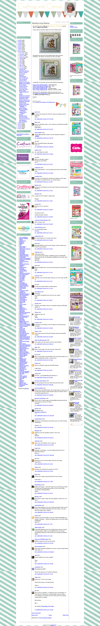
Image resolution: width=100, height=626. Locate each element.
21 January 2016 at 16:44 (44, 262)
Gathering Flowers (76, 327)
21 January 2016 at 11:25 (44, 181)
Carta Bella (22, 251)
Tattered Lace (23, 369)
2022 (20, 43)
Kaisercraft (22, 302)
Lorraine (37, 322)
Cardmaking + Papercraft (22, 247)
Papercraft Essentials (22, 329)
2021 (20, 44)
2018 (20, 48)
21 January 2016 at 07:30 (44, 119)
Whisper (37, 496)
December (22, 52)
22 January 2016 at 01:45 (44, 427)
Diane (36, 363)
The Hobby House (51, 102)
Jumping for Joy (23, 86)
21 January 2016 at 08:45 (44, 146)
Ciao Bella (22, 253)
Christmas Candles (24, 97)
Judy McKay (38, 505)
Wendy (36, 185)
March (21, 65)
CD (20, 245)
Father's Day (22, 287)
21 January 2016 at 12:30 (44, 209)
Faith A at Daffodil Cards (41, 539)
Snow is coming (23, 72)
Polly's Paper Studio (24, 336)
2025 (20, 40)
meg (36, 243)
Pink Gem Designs (24, 333)
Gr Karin (37, 230)
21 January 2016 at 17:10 (44, 272)
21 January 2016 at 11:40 (44, 190)
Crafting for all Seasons (55, 26)
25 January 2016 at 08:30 (44, 551)
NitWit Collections (24, 321)
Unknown (37, 252)
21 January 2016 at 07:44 (44, 138)
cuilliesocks (38, 236)
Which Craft (22, 382)
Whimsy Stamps (23, 384)
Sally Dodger (38, 527)
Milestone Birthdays (24, 312)
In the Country (23, 87)
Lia (35, 157)
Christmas (22, 252)
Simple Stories (23, 354)
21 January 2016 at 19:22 (44, 328)
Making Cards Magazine (23, 309)
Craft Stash (22, 257)
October (21, 55)
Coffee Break (22, 102)
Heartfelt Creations (24, 294)
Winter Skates (22, 84)
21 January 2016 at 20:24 (44, 344)
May (20, 62)
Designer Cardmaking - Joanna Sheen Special (23, 270)
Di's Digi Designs (23, 274)
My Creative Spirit (24, 315)
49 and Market (23, 237)
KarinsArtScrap (39, 227)
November (22, 54)
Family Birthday (23, 284)
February (21, 66)
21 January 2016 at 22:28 (44, 384)
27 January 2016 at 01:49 (44, 587)
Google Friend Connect (23, 112)
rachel (36, 373)
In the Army (22, 73)
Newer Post (35, 615)
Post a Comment (36, 612)
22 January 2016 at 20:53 (44, 502)
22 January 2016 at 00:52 (44, 415)
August (21, 58)
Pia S (36, 354)
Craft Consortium (24, 255)
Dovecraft (22, 280)
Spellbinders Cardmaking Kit (23, 361)
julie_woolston (38, 546)
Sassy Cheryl (22, 347)
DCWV (21, 266)
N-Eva (36, 515)
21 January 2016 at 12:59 (44, 216)
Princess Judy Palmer (40, 380)
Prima (20, 340)
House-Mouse (23, 297)
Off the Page (22, 322)
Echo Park (22, 282)
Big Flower (76, 349)
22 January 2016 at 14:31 (44, 493)
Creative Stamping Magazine (24, 264)
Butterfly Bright (23, 116)
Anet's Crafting (39, 388)
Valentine (21, 380)
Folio (20, 289)
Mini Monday (23, 313)
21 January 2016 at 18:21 (43, 300)
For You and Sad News (78, 381)
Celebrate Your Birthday (23, 106)
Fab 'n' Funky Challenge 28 (40, 89)
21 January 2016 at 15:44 (44, 248)
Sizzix (21, 357)
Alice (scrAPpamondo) (41, 340)
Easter (21, 281)
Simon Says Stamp (24, 352)
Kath (36, 112)
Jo (35, 141)
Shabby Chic (22, 349)
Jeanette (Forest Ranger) (41, 220)
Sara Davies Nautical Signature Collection (24, 345)
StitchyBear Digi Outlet (48, 606)
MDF (20, 305)
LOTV (20, 303)
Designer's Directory (24, 273)
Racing (21, 94)
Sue (36, 555)
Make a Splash (77, 338)
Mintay (21, 314)
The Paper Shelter (24, 372)
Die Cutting (22, 275)
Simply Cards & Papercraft (23, 356)
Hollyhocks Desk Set (24, 95)
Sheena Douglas (23, 351)
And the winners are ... (24, 100)
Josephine (37, 567)
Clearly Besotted (23, 254)
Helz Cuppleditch (23, 295)
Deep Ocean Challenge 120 (40, 84)
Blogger (27, 388)
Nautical (21, 318)
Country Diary (22, 80)
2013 (20, 125)
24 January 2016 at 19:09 (44, 543)
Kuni (36, 265)
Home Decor (22, 296)
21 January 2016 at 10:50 (44, 173)
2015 (20, 123)
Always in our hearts (24, 82)
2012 (20, 127)
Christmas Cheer (23, 89)
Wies (36, 347)
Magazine (22, 307)
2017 (20, 50)
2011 (19, 128)
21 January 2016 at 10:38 (44, 154)
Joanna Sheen (23, 299)
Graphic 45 (22, 292)
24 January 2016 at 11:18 (43, 524)
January (21, 68)
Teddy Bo (21, 370)
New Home (22, 320)
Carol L (37, 331)
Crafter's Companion (24, 258)
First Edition (22, 288)
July (20, 59)
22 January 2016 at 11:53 (44, 471)
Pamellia (37, 176)
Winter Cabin (22, 90)
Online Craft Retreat (24, 324)
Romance (21, 75)
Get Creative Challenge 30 (40, 88)
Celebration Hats (23, 98)
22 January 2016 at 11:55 (44, 481)
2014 (20, 124)
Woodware (22, 385)
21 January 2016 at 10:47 (44, 164)
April (20, 64)
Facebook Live (23, 283)
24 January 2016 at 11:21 (43, 535)
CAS (20, 244)
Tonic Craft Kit (23, 376)
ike (35, 590)
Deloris (37, 150)
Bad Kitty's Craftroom (40, 412)
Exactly (21, 114)
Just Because (22, 76)
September (22, 57)
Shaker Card (22, 350)
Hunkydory (22, 298)
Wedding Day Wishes (24, 83)
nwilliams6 (37, 167)
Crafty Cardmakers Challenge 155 (42, 86)
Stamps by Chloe (24, 365)
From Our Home (23, 117)
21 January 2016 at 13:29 (44, 224)
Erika (36, 474)
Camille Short (38, 418)
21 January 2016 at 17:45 (44, 288)
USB (20, 379)
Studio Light (22, 366)
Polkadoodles (22, 335)
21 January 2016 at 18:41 (43, 309)
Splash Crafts (23, 363)
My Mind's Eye (23, 317)
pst (35, 458)
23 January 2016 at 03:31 (44, 512)
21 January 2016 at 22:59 (44, 405)
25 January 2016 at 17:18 (44, 574)
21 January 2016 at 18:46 (44, 319)
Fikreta (36, 408)
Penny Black (22, 332)
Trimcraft (21, 378)
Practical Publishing (24, 339)
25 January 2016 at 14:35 (44, 563)
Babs (36, 122)
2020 (20, 45)
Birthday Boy (77, 391)
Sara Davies (22, 343)
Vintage (21, 381)
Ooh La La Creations (24, 325)
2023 (20, 41)
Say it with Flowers (76, 403)
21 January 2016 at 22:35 (44, 395)
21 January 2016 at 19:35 (44, 336)
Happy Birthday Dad (78, 360)
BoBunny (21, 243)
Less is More (22, 304)
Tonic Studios (23, 377)
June (20, 61)
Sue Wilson (22, 367)
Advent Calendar (23, 238)
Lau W (36, 204)
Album (21, 239)
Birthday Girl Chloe (24, 104)
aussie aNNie (38, 132)
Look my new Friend (24, 118)
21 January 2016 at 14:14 (43, 232)
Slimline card (22, 358)
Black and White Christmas (23, 110)
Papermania (22, 330)
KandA (36, 303)
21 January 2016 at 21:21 (43, 370)
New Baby (22, 319)
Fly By (75, 413)
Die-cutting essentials (22, 277)
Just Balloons (22, 120)
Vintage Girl (22, 69)
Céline (36, 312)
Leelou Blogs (53, 624)
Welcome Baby (23, 108)
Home (50, 615)
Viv (35, 284)
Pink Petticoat (23, 334)
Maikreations (38, 484)
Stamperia (22, 364)
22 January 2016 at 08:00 (44, 455)
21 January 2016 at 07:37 (44, 129)
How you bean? (23, 121)
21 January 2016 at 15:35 (44, 240)
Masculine (22, 311)
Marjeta (37, 193)
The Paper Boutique (24, 371)
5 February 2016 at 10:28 (44, 609)
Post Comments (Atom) (45, 617)
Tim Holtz (21, 373)
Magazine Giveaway (24, 101)
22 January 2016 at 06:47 (44, 437)
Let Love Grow (23, 79)
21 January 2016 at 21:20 (44, 360)
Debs (36, 448)
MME (20, 306)
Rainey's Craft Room (40, 398)
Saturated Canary (24, 348)
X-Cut (21, 386)
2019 (20, 47)
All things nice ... (78, 370)
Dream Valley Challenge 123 (40, 87)
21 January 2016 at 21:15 (44, 351)
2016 (20, 51)
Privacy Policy (73, 27)
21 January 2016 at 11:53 (44, 200)
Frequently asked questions (23, 291)
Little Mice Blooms (24, 71)
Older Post (65, 615)
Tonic (20, 374)
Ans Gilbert (38, 291)
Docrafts (21, 278)
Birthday (21, 242)
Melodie (37, 430)
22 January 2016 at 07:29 (44, 444)
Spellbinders (22, 359)
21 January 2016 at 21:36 (44, 377)
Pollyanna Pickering (24, 337)
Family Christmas (24, 285)
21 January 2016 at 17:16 (43, 281)
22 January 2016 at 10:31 (44, 463)
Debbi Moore (22, 267)
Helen (36, 577)
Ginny (36, 467)
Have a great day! (23, 77)
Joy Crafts (22, 300)
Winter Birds (77, 316)
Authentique (22, 240)
